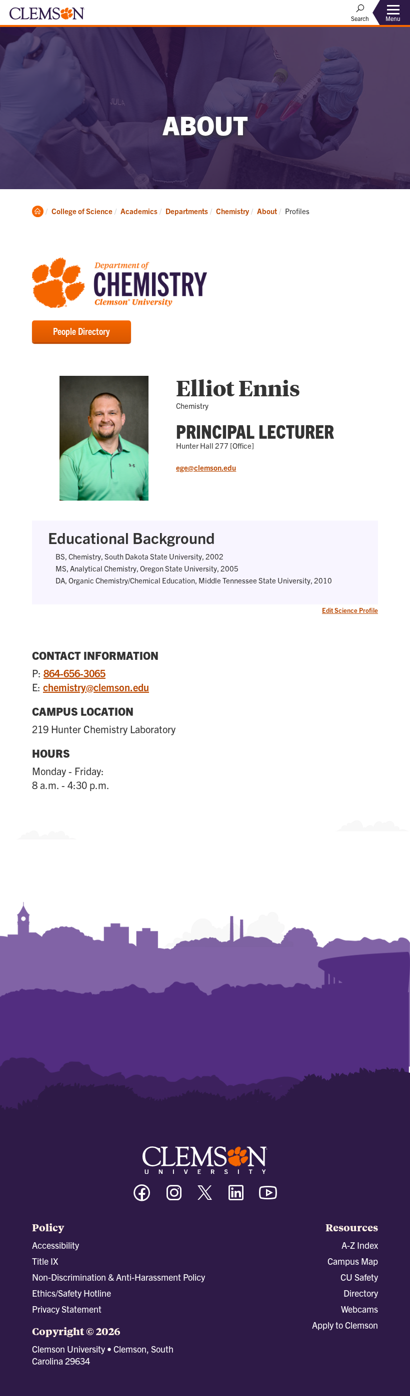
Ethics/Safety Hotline (71, 1293)
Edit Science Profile (350, 610)
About (267, 211)
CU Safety (359, 1277)
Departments (187, 211)
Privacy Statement (67, 1309)
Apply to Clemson (345, 1325)
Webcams (359, 1309)
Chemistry (232, 211)
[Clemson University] (47, 17)
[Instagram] (174, 1197)
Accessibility (55, 1245)
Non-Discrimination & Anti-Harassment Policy (118, 1277)
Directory (361, 1293)
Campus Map (353, 1261)
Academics (139, 211)
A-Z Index (360, 1245)
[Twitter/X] (205, 1197)
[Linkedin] (236, 1197)
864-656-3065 (75, 673)
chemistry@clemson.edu (96, 687)
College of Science (82, 211)
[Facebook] (142, 1197)
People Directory (81, 331)
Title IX (45, 1261)
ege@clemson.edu (206, 467)
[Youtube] (268, 1197)
